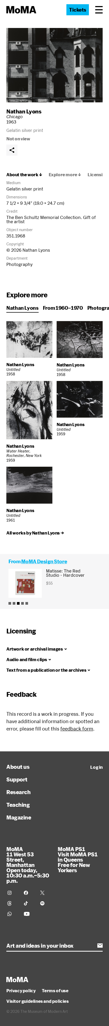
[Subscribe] (100, 945)
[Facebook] (29, 893)
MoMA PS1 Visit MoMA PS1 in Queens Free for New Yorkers (77, 859)
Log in (96, 767)
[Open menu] (99, 9)
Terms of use (55, 991)
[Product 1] (9, 603)
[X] (45, 893)
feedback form (76, 729)
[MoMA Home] (21, 9)
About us (17, 766)
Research (18, 792)
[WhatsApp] (12, 914)
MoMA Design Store (44, 561)
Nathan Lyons (23, 111)
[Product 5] (26, 603)
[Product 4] (22, 603)
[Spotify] (45, 903)
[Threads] (12, 903)
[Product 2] (14, 603)
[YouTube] (29, 914)
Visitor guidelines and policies (37, 1001)
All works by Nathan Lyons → (35, 533)
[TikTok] (29, 903)
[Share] (11, 150)
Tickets (77, 10)
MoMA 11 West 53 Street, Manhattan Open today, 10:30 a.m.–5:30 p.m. (27, 865)
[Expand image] (54, 65)
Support (17, 779)
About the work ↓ (24, 175)
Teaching (18, 804)
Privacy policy (20, 991)
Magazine (18, 817)
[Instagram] (12, 893)
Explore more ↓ (65, 175)
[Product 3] (18, 603)
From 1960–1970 (63, 308)
